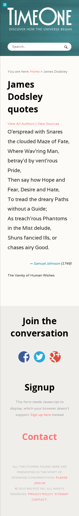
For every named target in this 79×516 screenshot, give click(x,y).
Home (35, 71)
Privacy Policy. (41, 494)
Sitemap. (62, 494)
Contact (39, 436)
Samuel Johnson (46, 263)
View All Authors (21, 123)
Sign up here (40, 415)
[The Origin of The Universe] (39, 18)
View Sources (48, 123)
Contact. (39, 499)
